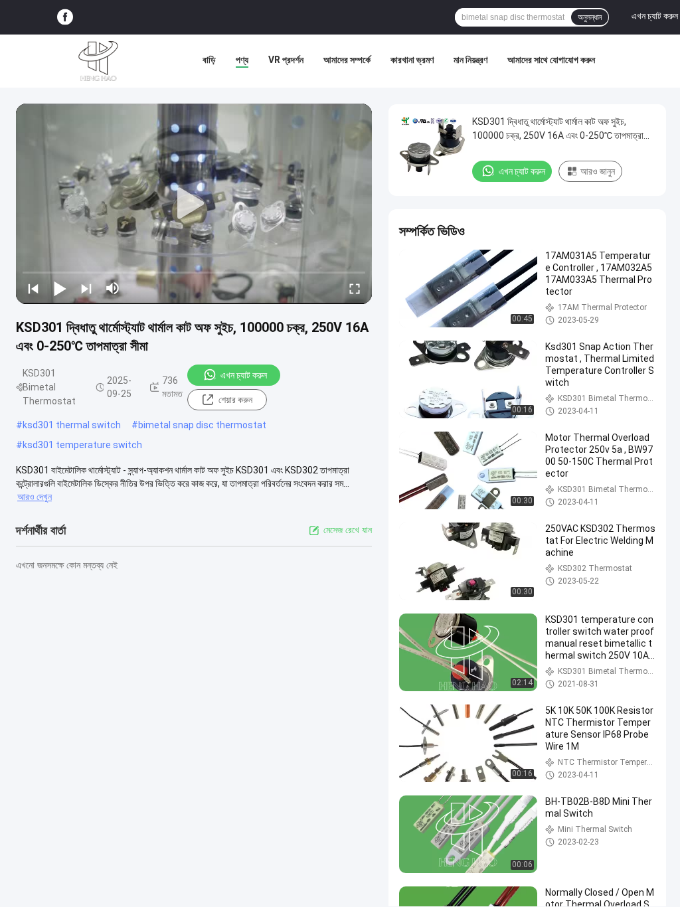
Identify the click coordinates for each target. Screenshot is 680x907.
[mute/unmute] (113, 288)
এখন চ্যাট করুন (243, 375)
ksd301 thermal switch (72, 425)
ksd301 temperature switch (82, 445)
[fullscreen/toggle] (354, 288)
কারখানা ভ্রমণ (412, 59)
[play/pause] (59, 288)
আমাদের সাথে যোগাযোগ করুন (551, 59)
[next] (86, 288)
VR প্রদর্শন (285, 59)
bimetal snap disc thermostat (202, 425)
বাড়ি (209, 59)
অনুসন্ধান (590, 17)
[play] (194, 203)
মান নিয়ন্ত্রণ (470, 59)
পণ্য (242, 59)
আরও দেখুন (34, 496)
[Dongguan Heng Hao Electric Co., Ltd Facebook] (65, 17)
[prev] (33, 288)
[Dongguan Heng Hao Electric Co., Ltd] (98, 61)
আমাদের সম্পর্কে (347, 59)
